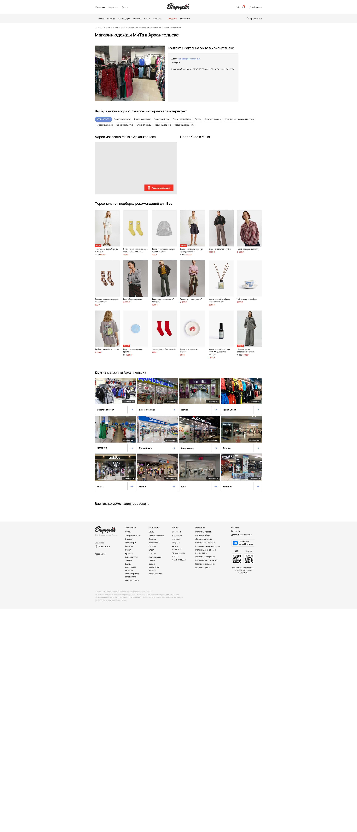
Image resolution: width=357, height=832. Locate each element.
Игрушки (176, 542)
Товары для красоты (184, 125)
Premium (129, 546)
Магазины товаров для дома (207, 546)
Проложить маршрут (161, 188)
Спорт (128, 550)
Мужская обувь (144, 125)
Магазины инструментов (206, 560)
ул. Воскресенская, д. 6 (189, 58)
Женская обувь (161, 119)
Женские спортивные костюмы (239, 119)
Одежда (128, 539)
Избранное (257, 7)
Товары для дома (163, 125)
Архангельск (118, 27)
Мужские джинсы (105, 125)
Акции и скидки (132, 580)
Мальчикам (177, 535)
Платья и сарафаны (182, 119)
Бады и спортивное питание (130, 567)
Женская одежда (122, 119)
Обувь (128, 532)
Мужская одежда (142, 119)
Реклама (235, 527)
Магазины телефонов (205, 556)
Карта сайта (100, 554)
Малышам (176, 539)
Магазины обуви (202, 535)
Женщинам (100, 7)
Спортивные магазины (205, 542)
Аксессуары (130, 542)
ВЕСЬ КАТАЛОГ (103, 119)
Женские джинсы (213, 119)
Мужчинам (113, 7)
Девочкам (176, 532)
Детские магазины (203, 539)
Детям (125, 7)
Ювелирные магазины (205, 564)
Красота (128, 553)
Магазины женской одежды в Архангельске (143, 27)
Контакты (235, 531)
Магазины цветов (203, 567)
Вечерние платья (125, 125)
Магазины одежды (203, 532)
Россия (107, 27)
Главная (98, 27)
